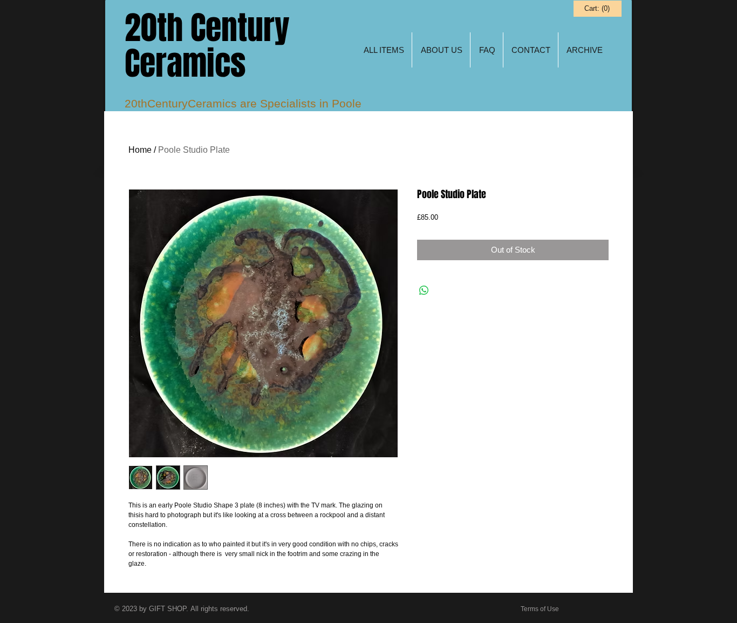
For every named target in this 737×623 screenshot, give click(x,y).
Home (140, 149)
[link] (597, 8)
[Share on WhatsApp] (424, 290)
